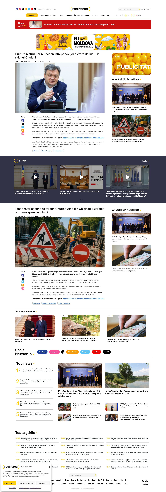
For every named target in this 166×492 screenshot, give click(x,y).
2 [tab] (82, 199)
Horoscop (80, 484)
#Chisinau (36, 303)
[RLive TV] (20, 161)
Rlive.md (91, 484)
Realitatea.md (50, 62)
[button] (49, 467)
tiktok (35, 9)
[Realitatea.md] (145, 482)
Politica (53, 15)
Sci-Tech (94, 15)
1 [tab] (81, 199)
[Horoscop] (113, 15)
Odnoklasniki (22, 130)
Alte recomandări (25, 311)
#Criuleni (36, 151)
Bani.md (100, 484)
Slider (36, 216)
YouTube (96, 352)
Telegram (22, 127)
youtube (32, 9)
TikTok (107, 352)
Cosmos (102, 15)
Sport (87, 15)
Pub (54, 9)
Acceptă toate (9, 483)
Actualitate (45, 15)
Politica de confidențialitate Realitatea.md (30, 488)
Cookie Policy (12, 488)
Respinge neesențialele (26, 483)
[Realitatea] (90, 9)
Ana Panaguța (47, 216)
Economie (69, 15)
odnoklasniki (26, 9)
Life (82, 15)
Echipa (48, 9)
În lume (77, 15)
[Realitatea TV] (132, 15)
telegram (29, 9)
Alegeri (58, 480)
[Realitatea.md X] (23, 9)
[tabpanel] (35, 180)
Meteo (71, 484)
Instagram (54, 352)
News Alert (21, 24)
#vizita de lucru (58, 151)
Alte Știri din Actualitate (125, 79)
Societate (60, 15)
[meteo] (120, 15)
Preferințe (42, 483)
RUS (149, 9)
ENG (144, 9)
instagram (20, 9)
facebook (17, 9)
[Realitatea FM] (126, 15)
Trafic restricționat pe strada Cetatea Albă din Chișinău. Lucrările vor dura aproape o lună (59, 210)
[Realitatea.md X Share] (23, 124)
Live (139, 15)
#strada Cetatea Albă (49, 303)
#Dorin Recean (46, 151)
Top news (24, 363)
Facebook (22, 120)
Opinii (109, 15)
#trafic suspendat (64, 303)
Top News (62, 484)
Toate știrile (31, 15)
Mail (22, 133)
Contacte (41, 9)
